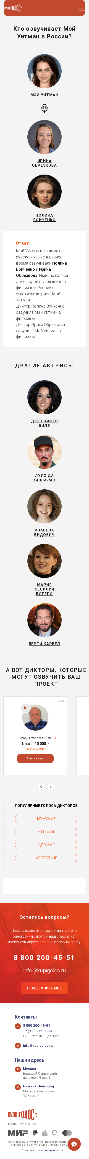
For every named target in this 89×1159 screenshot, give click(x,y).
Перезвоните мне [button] (44, 988)
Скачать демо (35, 748)
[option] (35, 735)
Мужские (46, 819)
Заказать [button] (35, 758)
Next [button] (51, 786)
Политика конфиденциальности (42, 1150)
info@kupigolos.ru (44, 970)
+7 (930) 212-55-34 (37, 1031)
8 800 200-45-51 (44, 957)
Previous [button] (41, 786)
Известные (46, 858)
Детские (46, 845)
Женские (46, 832)
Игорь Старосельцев (35, 738)
